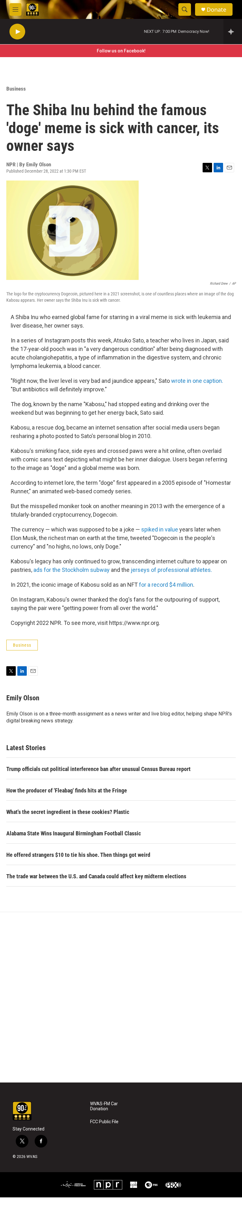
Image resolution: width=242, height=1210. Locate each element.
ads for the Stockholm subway (71, 569)
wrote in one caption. (197, 380)
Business (16, 89)
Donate (216, 9)
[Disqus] (121, 997)
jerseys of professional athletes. (171, 569)
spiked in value (159, 529)
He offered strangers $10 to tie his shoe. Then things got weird (78, 854)
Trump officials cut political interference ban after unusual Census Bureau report (98, 769)
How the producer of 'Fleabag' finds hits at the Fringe (66, 790)
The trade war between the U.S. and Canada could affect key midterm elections (96, 876)
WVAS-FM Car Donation (104, 1106)
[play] (17, 31)
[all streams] (232, 31)
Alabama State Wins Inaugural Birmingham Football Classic (73, 833)
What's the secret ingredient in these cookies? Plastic (67, 812)
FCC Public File (104, 1121)
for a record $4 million (166, 584)
